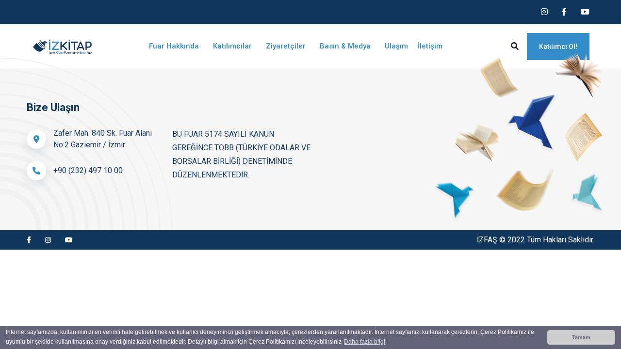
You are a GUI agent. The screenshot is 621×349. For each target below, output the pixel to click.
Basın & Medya (346, 46)
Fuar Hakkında (175, 46)
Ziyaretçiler (287, 46)
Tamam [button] (581, 337)
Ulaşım (396, 46)
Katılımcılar (233, 46)
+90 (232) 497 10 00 (88, 170)
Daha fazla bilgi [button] (364, 341)
